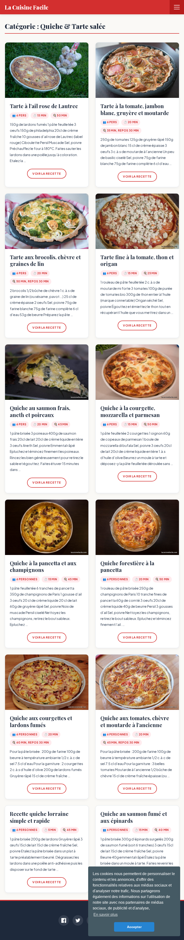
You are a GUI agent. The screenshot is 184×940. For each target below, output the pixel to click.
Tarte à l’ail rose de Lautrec (44, 106)
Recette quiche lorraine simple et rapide (39, 817)
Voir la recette (46, 173)
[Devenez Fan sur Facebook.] (63, 920)
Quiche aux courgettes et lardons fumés (41, 721)
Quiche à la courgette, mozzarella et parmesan (130, 411)
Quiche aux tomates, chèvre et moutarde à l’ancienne (134, 721)
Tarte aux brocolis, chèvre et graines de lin (45, 260)
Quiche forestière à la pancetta (127, 567)
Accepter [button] (134, 927)
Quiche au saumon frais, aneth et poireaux (40, 411)
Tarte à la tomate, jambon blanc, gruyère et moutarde (134, 109)
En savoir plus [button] (105, 915)
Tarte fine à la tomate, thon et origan (137, 260)
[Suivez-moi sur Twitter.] (78, 920)
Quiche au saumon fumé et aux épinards (133, 817)
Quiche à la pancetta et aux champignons (43, 567)
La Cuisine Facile (26, 7)
